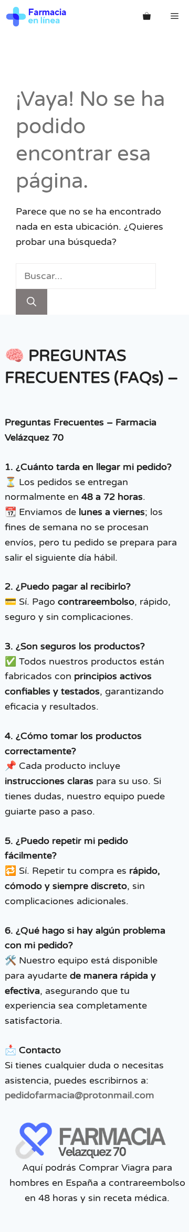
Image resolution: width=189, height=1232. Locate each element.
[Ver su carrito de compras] (147, 16)
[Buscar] (31, 302)
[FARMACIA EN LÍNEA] (36, 16)
